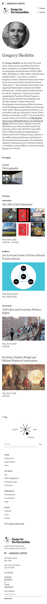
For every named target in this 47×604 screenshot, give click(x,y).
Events (7, 507)
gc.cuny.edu (8, 572)
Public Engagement (11, 478)
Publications (9, 491)
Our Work (8, 471)
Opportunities (9, 462)
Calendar (7, 511)
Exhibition (5, 251)
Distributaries (9, 494)
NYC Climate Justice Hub (14, 524)
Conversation (7, 200)
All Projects (8, 485)
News (6, 465)
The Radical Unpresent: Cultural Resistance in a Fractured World (22, 121)
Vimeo (6, 584)
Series (6, 514)
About (6, 455)
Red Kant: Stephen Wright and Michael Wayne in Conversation (19, 359)
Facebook (7, 577)
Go (40, 444)
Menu (42, 8)
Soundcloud (8, 587)
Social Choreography (10, 166)
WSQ (6, 502)
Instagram (8, 579)
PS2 (5, 475)
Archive (7, 518)
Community (9, 458)
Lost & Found (9, 498)
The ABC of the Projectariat (17, 204)
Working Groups (10, 482)
